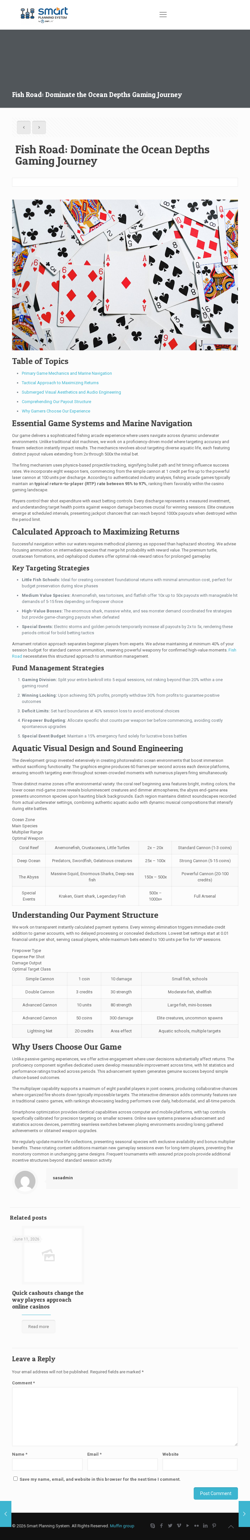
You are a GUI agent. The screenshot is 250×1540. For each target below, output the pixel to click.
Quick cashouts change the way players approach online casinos (48, 1299)
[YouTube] (188, 1526)
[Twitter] (170, 1526)
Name (19, 1454)
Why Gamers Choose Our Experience (56, 411)
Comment (23, 1382)
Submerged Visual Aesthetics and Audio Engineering (71, 392)
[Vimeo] (179, 1526)
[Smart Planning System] (45, 14)
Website (170, 1454)
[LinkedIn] (205, 1526)
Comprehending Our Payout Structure (56, 401)
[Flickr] (196, 1526)
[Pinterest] (214, 1526)
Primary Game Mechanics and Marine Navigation (67, 373)
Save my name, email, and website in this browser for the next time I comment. (100, 1479)
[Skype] (152, 1526)
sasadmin (63, 1177)
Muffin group (122, 1525)
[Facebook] (161, 1526)
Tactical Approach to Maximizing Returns (60, 382)
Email (94, 1454)
